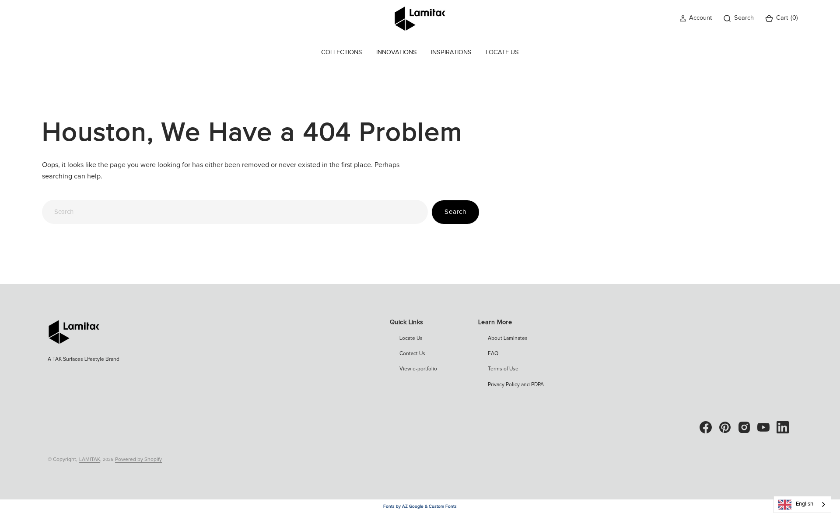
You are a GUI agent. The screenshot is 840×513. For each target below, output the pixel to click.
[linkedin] (782, 427)
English (804, 504)
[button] (695, 18)
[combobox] (235, 212)
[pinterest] (725, 427)
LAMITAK (89, 459)
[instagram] (744, 427)
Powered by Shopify (138, 459)
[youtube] (763, 427)
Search (455, 212)
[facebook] (705, 427)
